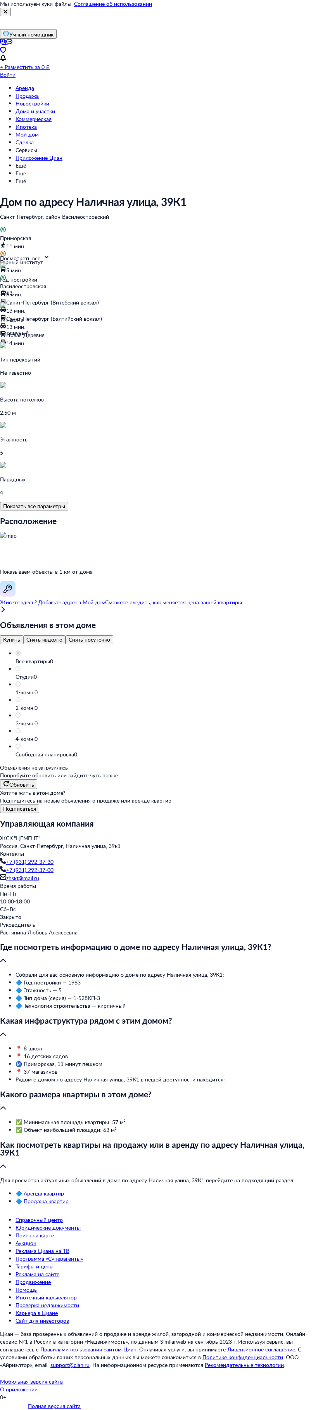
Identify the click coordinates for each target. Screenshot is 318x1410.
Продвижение (33, 1281)
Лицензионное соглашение (261, 1349)
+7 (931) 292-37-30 (30, 861)
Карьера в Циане (37, 1313)
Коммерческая (34, 119)
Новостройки (32, 103)
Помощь (26, 1289)
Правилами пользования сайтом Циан (88, 1349)
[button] (167, 661)
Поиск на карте (35, 1235)
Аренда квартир (44, 1193)
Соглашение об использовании (113, 3)
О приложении (19, 1389)
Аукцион (26, 1243)
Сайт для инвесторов (42, 1320)
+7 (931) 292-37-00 (30, 870)
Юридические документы (48, 1227)
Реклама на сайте (37, 1274)
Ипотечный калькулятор (46, 1297)
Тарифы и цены (35, 1266)
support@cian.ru (70, 1364)
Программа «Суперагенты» (49, 1258)
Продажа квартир (46, 1201)
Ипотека (26, 126)
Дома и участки (35, 111)
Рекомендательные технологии (244, 1364)
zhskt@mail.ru (22, 878)
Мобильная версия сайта (31, 1381)
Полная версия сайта (54, 1406)
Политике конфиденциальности (242, 1357)
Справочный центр (39, 1219)
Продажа (27, 95)
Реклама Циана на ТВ (42, 1250)
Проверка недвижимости (47, 1305)
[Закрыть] (5, 12)
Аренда (25, 88)
